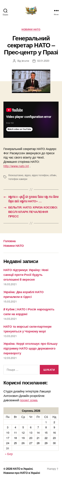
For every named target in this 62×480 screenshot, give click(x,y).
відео (28, 175)
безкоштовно (15, 175)
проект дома (28, 400)
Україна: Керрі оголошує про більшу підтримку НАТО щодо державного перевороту (30, 348)
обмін (53, 175)
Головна (9, 241)
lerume (25, 60)
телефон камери (17, 179)
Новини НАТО (31, 29)
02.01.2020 (43, 60)
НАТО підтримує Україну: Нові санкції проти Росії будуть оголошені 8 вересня (25, 275)
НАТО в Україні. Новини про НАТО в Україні (21, 471)
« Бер (9, 453)
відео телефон (40, 175)
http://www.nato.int (16, 166)
